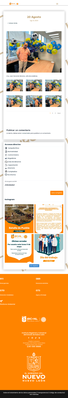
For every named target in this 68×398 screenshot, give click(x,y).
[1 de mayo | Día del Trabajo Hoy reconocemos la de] (48, 248)
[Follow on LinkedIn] (39, 337)
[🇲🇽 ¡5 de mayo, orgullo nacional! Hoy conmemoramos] (19, 218)
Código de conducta (56, 393)
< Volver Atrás (12, 23)
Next (59, 113)
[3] (53, 91)
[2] (34, 91)
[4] (14, 106)
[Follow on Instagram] (32, 337)
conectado (26, 133)
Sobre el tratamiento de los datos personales (19, 393)
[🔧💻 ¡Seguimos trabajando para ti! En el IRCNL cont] (48, 218)
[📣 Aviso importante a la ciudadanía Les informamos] (19, 248)
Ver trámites (34, 394)
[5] (34, 106)
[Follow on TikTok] (35, 337)
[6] (53, 106)
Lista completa (56, 193)
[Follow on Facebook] (28, 337)
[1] (14, 91)
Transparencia (42, 393)
